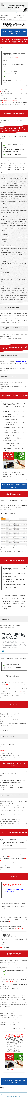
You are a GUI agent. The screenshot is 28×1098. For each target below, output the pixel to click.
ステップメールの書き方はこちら (20, 13)
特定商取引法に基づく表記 (14, 1096)
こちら (12, 17)
